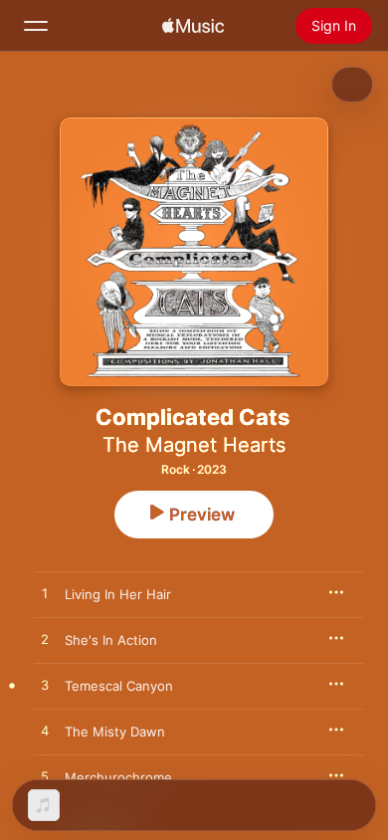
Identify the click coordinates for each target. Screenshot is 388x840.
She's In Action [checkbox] (111, 640)
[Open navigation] (36, 26)
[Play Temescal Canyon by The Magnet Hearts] (45, 686)
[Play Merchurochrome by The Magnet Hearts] (45, 777)
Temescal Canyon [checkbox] (119, 686)
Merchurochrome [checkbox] (118, 777)
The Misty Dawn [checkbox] (115, 731)
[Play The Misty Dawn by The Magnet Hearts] (45, 731)
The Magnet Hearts (194, 445)
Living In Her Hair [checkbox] (118, 594)
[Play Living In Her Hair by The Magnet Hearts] (45, 594)
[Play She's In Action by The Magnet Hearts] (45, 640)
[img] (193, 26)
